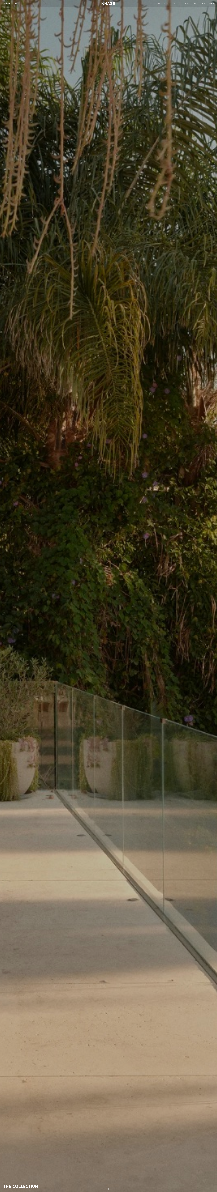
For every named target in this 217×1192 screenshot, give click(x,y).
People (188, 3)
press (203, 3)
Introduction (163, 3)
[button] (13, 3)
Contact (212, 3)
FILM (195, 3)
